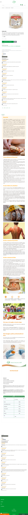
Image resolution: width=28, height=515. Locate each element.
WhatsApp (23, 514)
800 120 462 (14, 514)
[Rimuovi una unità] (3, 39)
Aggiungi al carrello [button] (8, 41)
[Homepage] (14, 2)
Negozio (5, 514)
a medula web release (5, 512)
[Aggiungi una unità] (5, 39)
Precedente (3, 59)
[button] (15, 42)
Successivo (7, 59)
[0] (21, 5)
